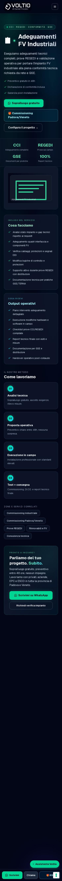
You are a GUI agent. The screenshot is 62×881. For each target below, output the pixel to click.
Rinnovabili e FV (38, 528)
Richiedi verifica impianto (31, 605)
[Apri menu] (55, 6)
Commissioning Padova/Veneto (25, 520)
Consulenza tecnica (18, 536)
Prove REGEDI (14, 528)
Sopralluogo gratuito (26, 103)
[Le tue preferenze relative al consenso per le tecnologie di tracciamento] (56, 875)
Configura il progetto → (23, 127)
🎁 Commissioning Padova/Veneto (20, 115)
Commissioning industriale (22, 513)
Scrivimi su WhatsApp (33, 595)
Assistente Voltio (46, 864)
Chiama (31, 875)
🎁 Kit (49, 875)
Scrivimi (14, 875)
